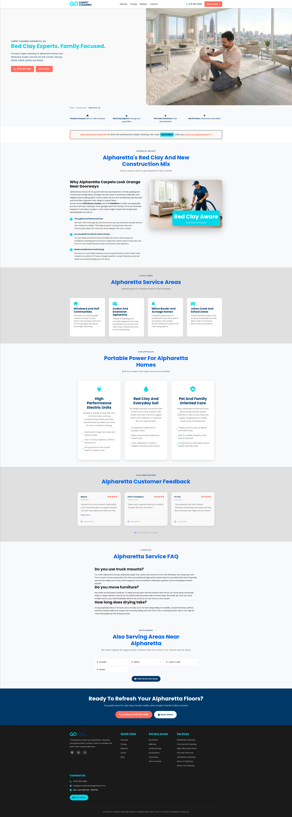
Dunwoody (153, 757)
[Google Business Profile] (78, 752)
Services (123, 4)
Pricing (133, 4)
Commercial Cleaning (186, 744)
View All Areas (155, 761)
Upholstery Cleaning (186, 757)
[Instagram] (85, 752)
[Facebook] (72, 752)
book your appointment (197, 134)
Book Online (212, 4)
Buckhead (153, 740)
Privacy (165, 812)
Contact (154, 4)
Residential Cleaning (186, 740)
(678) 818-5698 (24, 69)
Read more (85, 515)
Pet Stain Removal (185, 752)
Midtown (152, 744)
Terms (158, 812)
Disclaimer (175, 812)
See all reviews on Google (147, 532)
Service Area (81, 108)
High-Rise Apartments (187, 748)
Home (72, 108)
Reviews (143, 4)
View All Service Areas (147, 678)
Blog (122, 757)
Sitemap (185, 812)
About (123, 752)
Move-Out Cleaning (185, 765)
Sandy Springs (155, 748)
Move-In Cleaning (185, 761)
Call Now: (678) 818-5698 (135, 714)
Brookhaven (154, 752)
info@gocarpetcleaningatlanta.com (89, 785)
